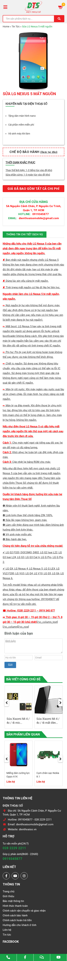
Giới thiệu (8, 896)
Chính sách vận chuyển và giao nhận (24, 910)
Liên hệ (7, 929)
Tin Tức (16, 26)
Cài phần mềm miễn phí (21, 124)
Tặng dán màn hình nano (22, 115)
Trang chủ (8, 891)
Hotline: (24, 214)
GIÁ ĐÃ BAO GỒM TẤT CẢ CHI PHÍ (33, 189)
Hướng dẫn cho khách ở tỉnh (19, 925)
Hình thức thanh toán (15, 905)
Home (6, 26)
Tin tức (7, 934)
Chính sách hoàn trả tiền (17, 920)
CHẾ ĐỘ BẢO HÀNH (33, 152)
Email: (12, 218)
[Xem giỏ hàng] (60, 7)
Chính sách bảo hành (15, 915)
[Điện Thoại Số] (33, 7)
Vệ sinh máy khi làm (19, 133)
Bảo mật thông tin (13, 901)
